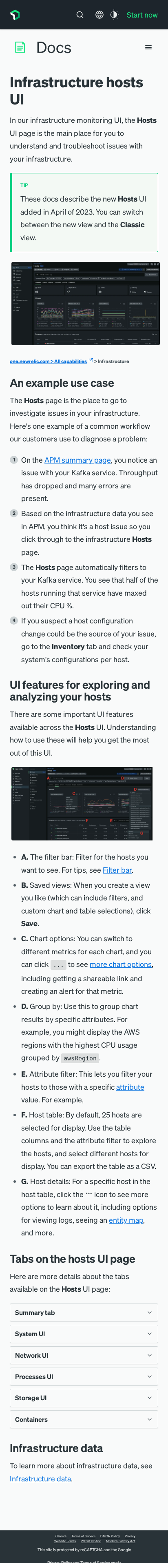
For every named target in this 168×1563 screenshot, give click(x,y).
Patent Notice (91, 1541)
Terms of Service (83, 1536)
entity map (126, 1219)
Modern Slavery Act (120, 1541)
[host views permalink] (141, 1258)
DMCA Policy (110, 1536)
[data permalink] (109, 1447)
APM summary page (77, 459)
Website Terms (65, 1541)
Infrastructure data (40, 1478)
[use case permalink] (120, 382)
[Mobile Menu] (148, 47)
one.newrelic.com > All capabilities (48, 361)
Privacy (130, 1536)
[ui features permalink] (117, 696)
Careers (60, 1536)
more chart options (121, 964)
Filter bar (117, 869)
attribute (130, 1086)
